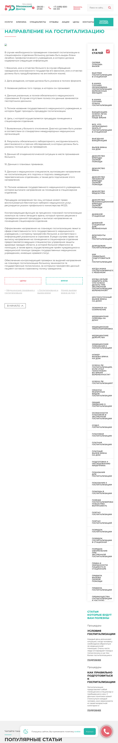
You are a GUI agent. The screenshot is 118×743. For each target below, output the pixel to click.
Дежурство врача (98, 169)
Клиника (21, 22)
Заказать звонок (77, 8)
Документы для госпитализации (102, 237)
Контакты (88, 22)
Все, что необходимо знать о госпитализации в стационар (102, 128)
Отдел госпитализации (102, 426)
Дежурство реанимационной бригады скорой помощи (102, 204)
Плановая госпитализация (102, 435)
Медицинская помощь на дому (100, 318)
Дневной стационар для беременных (99, 226)
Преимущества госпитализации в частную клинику (102, 599)
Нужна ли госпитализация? (102, 382)
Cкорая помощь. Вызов (97, 64)
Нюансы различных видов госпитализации (102, 393)
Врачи (64, 281)
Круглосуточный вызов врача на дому (102, 299)
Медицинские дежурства (100, 336)
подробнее (94, 660)
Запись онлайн (103, 22)
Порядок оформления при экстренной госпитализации (102, 553)
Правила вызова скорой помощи (97, 578)
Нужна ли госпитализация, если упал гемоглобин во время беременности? (102, 370)
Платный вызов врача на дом (99, 453)
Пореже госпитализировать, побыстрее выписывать (102, 503)
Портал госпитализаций (102, 522)
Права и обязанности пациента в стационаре (100, 566)
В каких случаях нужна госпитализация (102, 102)
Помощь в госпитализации (102, 492)
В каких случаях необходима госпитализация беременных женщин (102, 88)
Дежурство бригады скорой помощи (98, 159)
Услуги (9, 22)
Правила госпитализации (102, 589)
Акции (65, 22)
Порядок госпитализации (102, 531)
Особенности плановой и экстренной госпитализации (102, 416)
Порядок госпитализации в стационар (102, 540)
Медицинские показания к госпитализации (20, 291)
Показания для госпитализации (102, 474)
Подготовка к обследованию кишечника (101, 464)
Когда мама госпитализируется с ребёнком (102, 270)
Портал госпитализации (102, 513)
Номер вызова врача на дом (69, 291)
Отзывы (53, 22)
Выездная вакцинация (99, 139)
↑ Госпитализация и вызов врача (47, 291)
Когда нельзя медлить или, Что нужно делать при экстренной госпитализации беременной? (102, 285)
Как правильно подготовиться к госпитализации (102, 258)
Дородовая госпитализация (102, 247)
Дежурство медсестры (98, 192)
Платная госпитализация (102, 443)
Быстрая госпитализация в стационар (102, 75)
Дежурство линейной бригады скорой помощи (98, 181)
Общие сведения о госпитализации (102, 404)
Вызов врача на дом (99, 148)
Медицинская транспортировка (102, 328)
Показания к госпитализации (102, 484)
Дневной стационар (98, 215)
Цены (76, 22)
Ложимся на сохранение (99, 309)
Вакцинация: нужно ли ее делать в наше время (99, 115)
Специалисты (38, 22)
